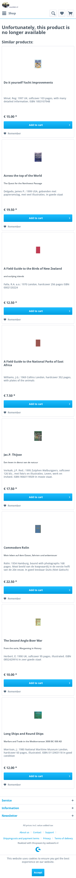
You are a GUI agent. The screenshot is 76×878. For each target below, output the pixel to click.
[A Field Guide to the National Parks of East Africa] (38, 343)
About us (24, 832)
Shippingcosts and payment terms (21, 838)
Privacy (47, 838)
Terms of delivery (64, 838)
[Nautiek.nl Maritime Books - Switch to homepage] (10, 5)
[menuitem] (9, 13)
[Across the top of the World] (38, 157)
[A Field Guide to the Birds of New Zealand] (38, 250)
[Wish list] (61, 13)
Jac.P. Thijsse (13, 455)
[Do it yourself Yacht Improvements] (38, 64)
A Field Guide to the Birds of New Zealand (33, 269)
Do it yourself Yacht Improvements (28, 82)
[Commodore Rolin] (38, 529)
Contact (37, 832)
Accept (38, 872)
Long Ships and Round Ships (23, 734)
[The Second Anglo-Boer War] (38, 622)
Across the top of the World (23, 176)
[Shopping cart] (70, 13)
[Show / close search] (53, 13)
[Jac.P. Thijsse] (38, 436)
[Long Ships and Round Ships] (38, 715)
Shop (12, 13)
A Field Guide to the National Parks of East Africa (33, 363)
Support (49, 832)
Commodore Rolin (16, 548)
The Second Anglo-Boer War (23, 641)
